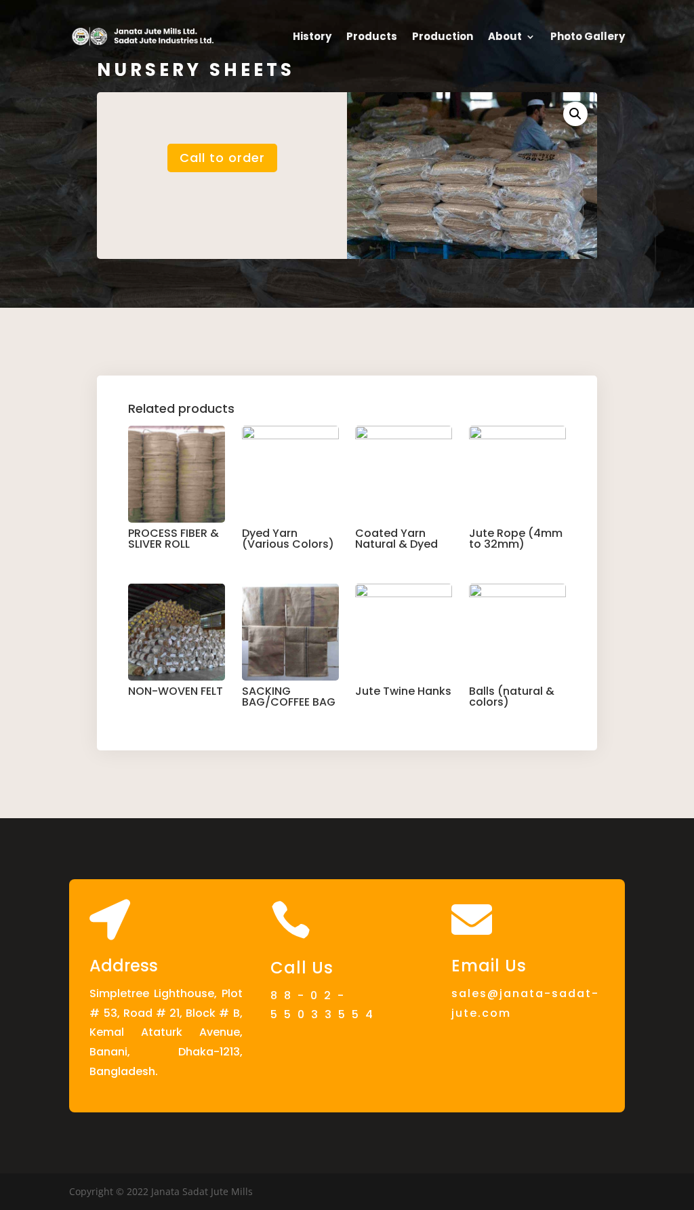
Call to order (222, 157)
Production (442, 36)
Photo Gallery (587, 36)
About (505, 36)
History (312, 36)
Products (371, 36)
